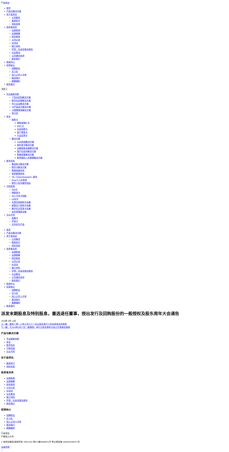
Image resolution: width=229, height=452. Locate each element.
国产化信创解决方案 (26, 151)
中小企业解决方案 (20, 104)
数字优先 (10, 161)
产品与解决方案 (13, 11)
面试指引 (16, 78)
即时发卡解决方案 (25, 145)
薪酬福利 (16, 81)
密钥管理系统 (18, 174)
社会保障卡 (22, 129)
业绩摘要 (16, 33)
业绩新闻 (16, 30)
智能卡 (15, 120)
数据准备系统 (18, 170)
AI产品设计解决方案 (21, 107)
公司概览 (16, 18)
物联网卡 (16, 193)
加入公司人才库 (19, 75)
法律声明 (5, 447)
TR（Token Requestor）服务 (24, 177)
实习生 (15, 72)
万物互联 (10, 186)
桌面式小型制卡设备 (21, 205)
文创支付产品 (18, 224)
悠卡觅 (15, 113)
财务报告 (16, 37)
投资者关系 (11, 27)
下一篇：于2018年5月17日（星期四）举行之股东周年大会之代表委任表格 (35, 327)
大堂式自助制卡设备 (21, 202)
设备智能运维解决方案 (27, 148)
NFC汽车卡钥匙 (19, 196)
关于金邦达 (11, 14)
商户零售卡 (22, 132)
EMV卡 (20, 126)
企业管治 (16, 52)
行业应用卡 (22, 135)
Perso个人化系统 (19, 180)
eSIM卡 (15, 199)
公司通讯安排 (18, 56)
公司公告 (16, 40)
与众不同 (10, 215)
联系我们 (16, 59)
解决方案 (16, 139)
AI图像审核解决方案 (21, 110)
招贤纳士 (10, 65)
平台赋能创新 (12, 94)
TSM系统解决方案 (25, 142)
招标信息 (16, 24)
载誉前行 (16, 21)
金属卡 (15, 218)
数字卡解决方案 (19, 167)
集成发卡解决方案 (20, 164)
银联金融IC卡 (23, 123)
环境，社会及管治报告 (22, 49)
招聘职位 (16, 68)
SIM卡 (14, 189)
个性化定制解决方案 (21, 97)
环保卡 (15, 221)
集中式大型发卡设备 (21, 208)
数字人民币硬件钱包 (21, 183)
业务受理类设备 (19, 212)
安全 (8, 116)
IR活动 (15, 43)
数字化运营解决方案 (21, 101)
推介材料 (16, 46)
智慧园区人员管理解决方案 (29, 158)
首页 (8, 8)
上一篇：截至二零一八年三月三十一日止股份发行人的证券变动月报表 (34, 324)
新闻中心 (10, 62)
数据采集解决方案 (25, 154)
